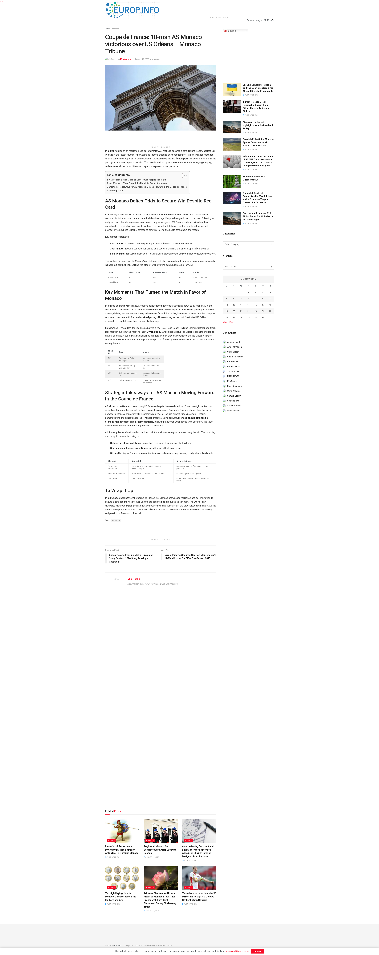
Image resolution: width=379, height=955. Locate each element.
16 (256, 305)
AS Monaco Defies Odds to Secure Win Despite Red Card (137, 180)
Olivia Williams (234, 391)
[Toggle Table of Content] (183, 175)
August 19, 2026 (152, 857)
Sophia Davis (233, 401)
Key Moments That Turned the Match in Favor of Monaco (138, 183)
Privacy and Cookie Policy (237, 951)
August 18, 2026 (190, 860)
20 (234, 311)
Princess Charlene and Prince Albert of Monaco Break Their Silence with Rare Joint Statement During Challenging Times (160, 900)
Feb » (231, 322)
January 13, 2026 (142, 59)
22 (248, 311)
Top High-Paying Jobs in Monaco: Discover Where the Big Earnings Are (120, 896)
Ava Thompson (234, 347)
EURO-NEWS (233, 376)
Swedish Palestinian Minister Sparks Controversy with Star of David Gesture (258, 142)
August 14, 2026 (152, 911)
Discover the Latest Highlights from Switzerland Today (258, 125)
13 (234, 305)
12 (227, 305)
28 (241, 317)
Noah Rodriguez (234, 386)
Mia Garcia (125, 59)
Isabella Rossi (233, 366)
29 (248, 317)
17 (263, 305)
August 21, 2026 (113, 857)
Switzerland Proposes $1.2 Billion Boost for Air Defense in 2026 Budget (258, 216)
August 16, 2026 (113, 904)
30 (256, 317)
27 (234, 317)
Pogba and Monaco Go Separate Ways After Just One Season (160, 849)
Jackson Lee (233, 371)
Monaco (115, 29)
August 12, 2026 (190, 904)
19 (227, 311)
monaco (116, 520)
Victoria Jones (234, 405)
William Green (233, 410)
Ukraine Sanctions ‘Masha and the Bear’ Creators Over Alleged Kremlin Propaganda (258, 88)
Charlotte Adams (235, 357)
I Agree (257, 951)
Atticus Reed (233, 342)
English (231, 31)
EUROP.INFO (116, 945)
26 (227, 317)
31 (263, 317)
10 (263, 299)
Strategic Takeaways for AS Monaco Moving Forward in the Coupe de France (148, 187)
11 (270, 299)
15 (248, 305)
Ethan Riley (232, 361)
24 (263, 311)
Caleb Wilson (233, 352)
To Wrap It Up (116, 190)
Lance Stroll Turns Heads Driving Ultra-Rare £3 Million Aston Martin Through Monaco (121, 849)
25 (270, 311)
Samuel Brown (234, 396)
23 (256, 311)
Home (107, 29)
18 (270, 305)
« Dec (225, 322)
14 (241, 305)
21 (241, 311)
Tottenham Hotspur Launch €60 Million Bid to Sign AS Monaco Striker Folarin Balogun (199, 896)
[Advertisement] (220, 7)
